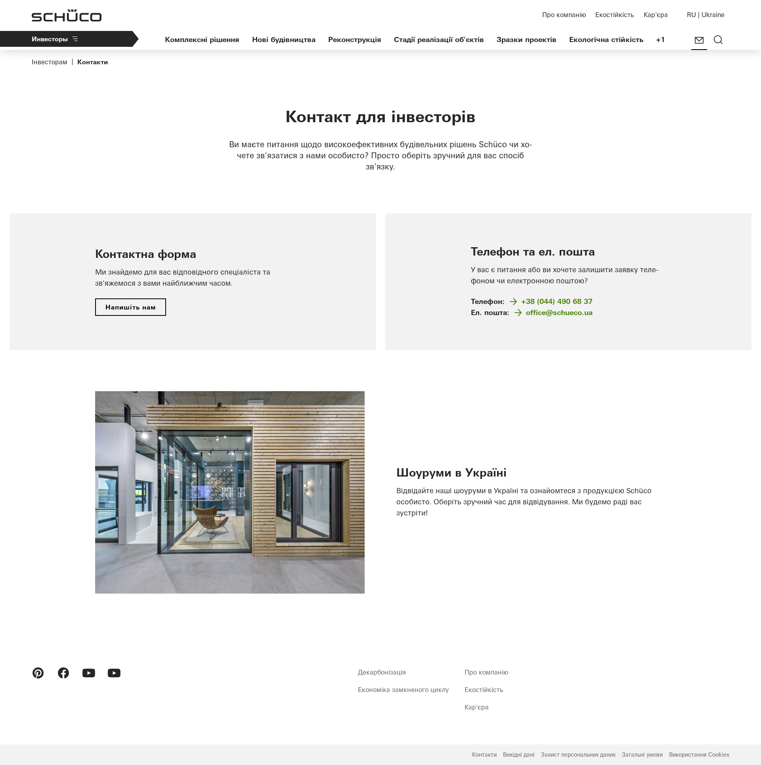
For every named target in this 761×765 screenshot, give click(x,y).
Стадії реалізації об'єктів (439, 39)
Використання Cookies (699, 754)
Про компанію (564, 15)
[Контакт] (699, 40)
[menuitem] (38, 673)
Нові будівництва (283, 39)
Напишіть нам (130, 307)
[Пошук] (718, 40)
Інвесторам (49, 62)
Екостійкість (614, 15)
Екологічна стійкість (606, 39)
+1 (660, 39)
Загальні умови (642, 754)
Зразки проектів (526, 39)
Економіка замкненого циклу (403, 690)
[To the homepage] (66, 15)
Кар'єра (656, 15)
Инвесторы (50, 39)
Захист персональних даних (578, 754)
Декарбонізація (382, 672)
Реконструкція (354, 39)
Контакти (484, 754)
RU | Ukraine (706, 15)
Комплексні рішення (202, 39)
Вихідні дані (519, 754)
